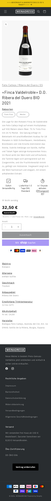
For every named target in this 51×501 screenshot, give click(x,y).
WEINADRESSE (21, 496)
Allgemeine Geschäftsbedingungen (21, 416)
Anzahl (4, 221)
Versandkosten (38, 217)
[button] (5, 12)
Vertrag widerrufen (25, 467)
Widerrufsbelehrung (14, 404)
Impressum (10, 385)
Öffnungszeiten (43, 192)
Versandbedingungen (15, 410)
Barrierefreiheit (12, 392)
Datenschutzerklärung (15, 398)
